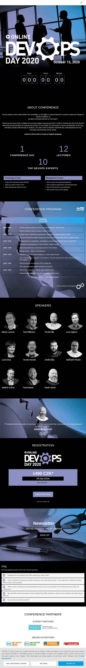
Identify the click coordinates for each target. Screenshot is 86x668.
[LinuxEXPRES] (71, 644)
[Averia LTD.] (14, 644)
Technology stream (36, 277)
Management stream (52, 277)
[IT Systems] (51, 644)
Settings (43, 663)
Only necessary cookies (16, 663)
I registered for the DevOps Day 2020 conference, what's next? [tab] (28, 575)
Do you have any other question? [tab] (18, 600)
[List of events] (82, 209)
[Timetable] (78, 209)
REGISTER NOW (43, 494)
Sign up (44, 535)
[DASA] (43, 627)
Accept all (71, 663)
